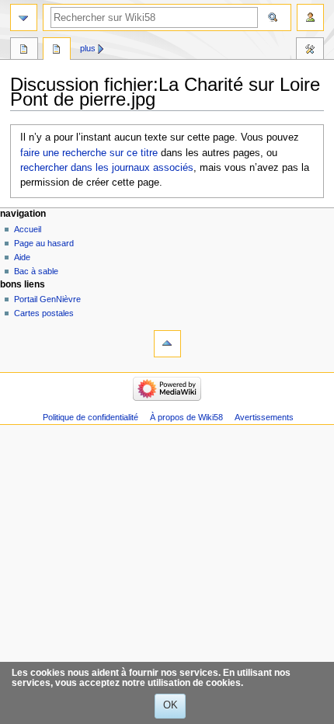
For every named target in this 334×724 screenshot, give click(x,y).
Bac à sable (36, 271)
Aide (22, 257)
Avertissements (264, 417)
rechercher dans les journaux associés (106, 167)
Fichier (24, 50)
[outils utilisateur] (310, 17)
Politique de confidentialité (90, 417)
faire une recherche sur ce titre (89, 153)
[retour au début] (167, 343)
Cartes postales (44, 313)
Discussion (56, 50)
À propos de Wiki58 (186, 417)
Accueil (27, 229)
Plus (88, 48)
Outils (310, 50)
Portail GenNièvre (47, 299)
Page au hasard (44, 243)
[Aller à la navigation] (23, 17)
